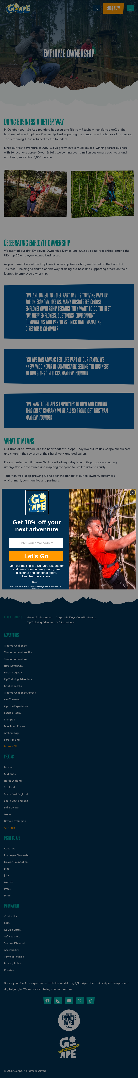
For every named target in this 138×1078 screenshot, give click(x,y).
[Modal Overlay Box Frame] (69, 539)
